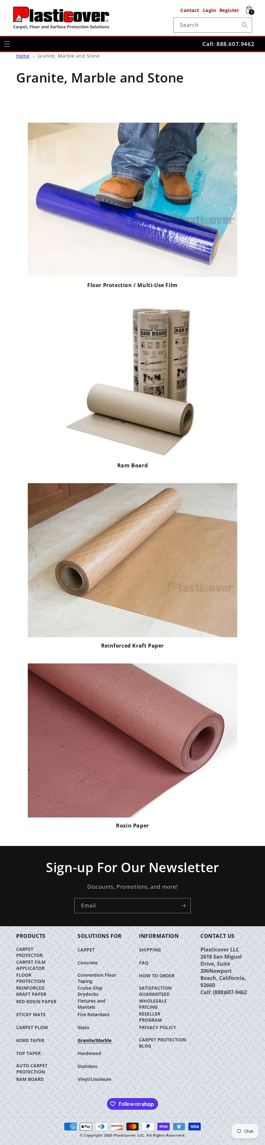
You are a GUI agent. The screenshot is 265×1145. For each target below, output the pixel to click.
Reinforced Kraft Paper (132, 645)
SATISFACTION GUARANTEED (155, 991)
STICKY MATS (31, 1014)
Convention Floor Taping (97, 978)
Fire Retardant (94, 1014)
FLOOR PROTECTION (30, 978)
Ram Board (132, 465)
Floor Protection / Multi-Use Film (132, 285)
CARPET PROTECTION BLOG (162, 1043)
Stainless (87, 1066)
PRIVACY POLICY (157, 1027)
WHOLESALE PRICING (153, 1004)
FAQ (143, 963)
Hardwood (89, 1053)
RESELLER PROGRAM (150, 1017)
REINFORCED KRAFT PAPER (31, 991)
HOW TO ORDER (157, 976)
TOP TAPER (28, 1053)
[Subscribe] (183, 905)
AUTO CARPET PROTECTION (32, 1068)
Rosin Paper (132, 825)
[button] (7, 44)
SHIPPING (150, 950)
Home (22, 56)
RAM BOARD (30, 1079)
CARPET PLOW (32, 1027)
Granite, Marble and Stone (68, 56)
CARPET (86, 950)
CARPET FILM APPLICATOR (31, 965)
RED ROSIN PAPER (36, 1001)
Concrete (88, 963)
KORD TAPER (30, 1040)
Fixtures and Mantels (91, 1004)
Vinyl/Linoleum (94, 1079)
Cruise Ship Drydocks (90, 991)
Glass (83, 1027)
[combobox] (213, 25)
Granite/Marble (94, 1040)
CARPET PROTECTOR (29, 952)
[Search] (245, 25)
